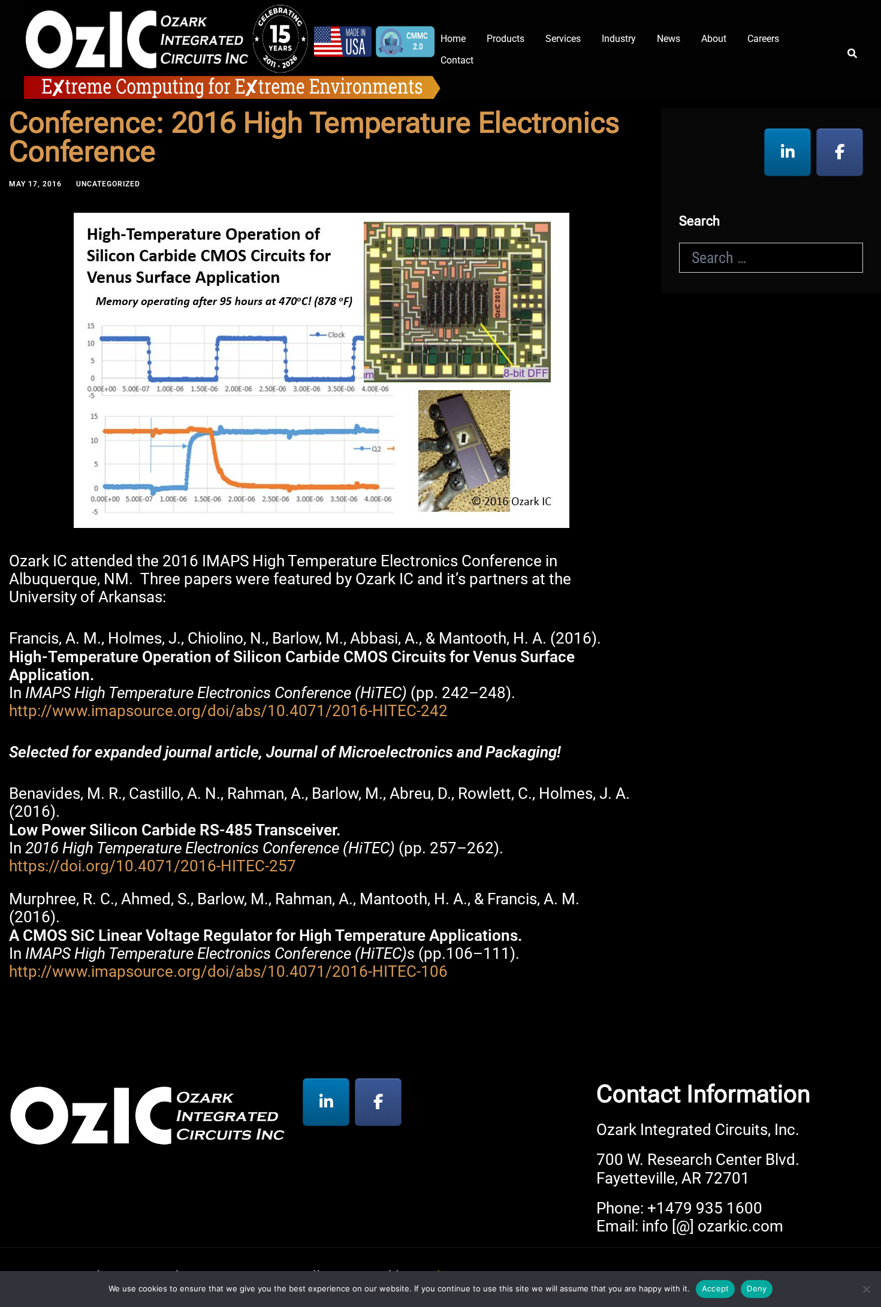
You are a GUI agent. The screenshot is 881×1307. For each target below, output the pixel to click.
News (668, 38)
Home (453, 38)
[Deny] (866, 1289)
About (713, 38)
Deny (757, 1288)
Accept (715, 1288)
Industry (619, 38)
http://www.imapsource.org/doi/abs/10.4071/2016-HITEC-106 (228, 971)
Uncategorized (108, 184)
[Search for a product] (852, 50)
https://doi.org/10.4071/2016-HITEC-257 (152, 866)
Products (505, 38)
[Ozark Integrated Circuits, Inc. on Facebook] (839, 152)
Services (563, 38)
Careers (763, 38)
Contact (457, 60)
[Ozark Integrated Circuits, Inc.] (232, 48)
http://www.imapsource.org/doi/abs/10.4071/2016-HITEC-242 (228, 711)
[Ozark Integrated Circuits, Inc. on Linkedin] (787, 152)
